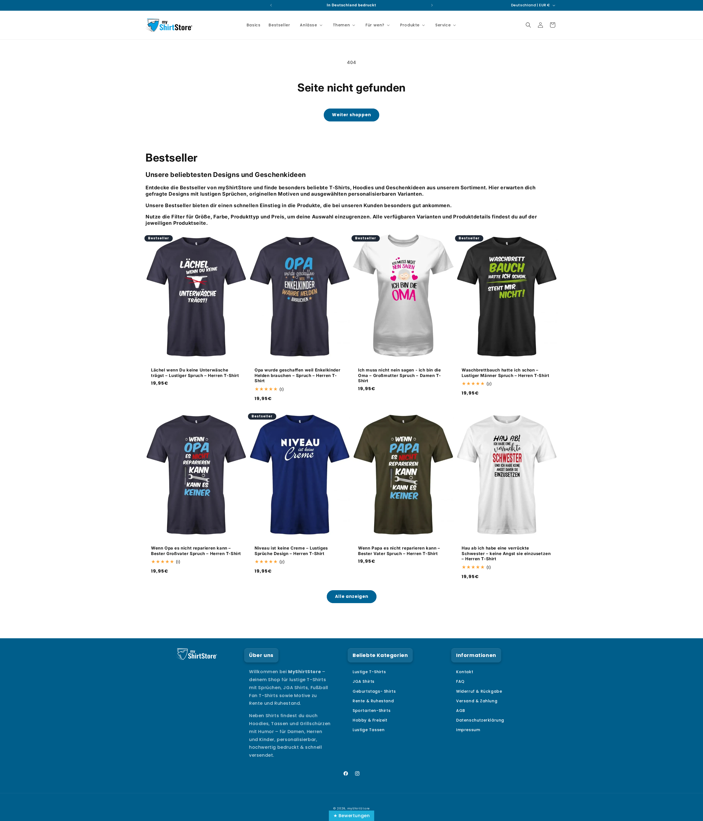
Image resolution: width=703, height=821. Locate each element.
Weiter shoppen (351, 115)
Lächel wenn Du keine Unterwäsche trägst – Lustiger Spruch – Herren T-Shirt (195, 372)
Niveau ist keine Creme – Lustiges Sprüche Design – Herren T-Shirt (291, 551)
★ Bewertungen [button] (351, 815)
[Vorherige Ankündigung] (271, 5)
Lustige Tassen (368, 730)
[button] (310, 25)
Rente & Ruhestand (373, 701)
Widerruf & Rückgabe (479, 691)
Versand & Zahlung (476, 701)
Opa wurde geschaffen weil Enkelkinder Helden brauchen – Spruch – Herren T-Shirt (297, 375)
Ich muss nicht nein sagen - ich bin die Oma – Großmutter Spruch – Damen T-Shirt (399, 375)
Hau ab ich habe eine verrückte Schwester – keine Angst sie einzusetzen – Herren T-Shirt (506, 554)
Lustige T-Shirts (369, 672)
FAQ (460, 681)
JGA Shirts (364, 681)
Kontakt (464, 672)
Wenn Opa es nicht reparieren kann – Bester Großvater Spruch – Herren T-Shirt (196, 551)
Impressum (468, 730)
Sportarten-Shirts (371, 710)
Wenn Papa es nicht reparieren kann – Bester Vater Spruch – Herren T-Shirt (399, 551)
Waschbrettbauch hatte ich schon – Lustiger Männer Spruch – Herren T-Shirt (505, 372)
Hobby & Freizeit (370, 720)
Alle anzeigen (351, 596)
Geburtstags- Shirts (374, 691)
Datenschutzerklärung (480, 720)
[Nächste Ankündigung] (432, 5)
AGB (460, 710)
